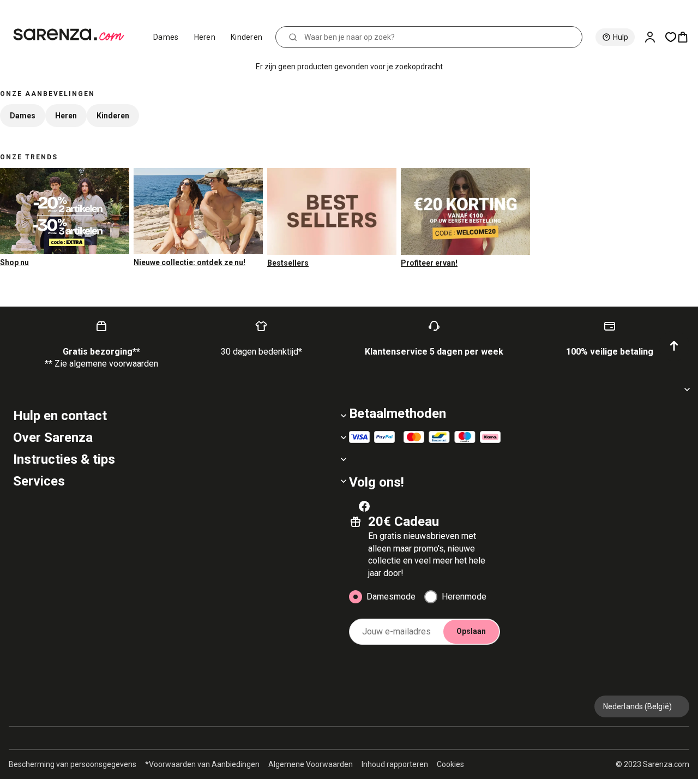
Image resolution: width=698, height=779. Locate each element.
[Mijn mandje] (687, 37)
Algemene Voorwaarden (310, 764)
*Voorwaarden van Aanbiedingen (202, 764)
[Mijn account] (654, 37)
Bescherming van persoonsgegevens (72, 764)
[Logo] (73, 35)
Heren (205, 37)
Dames (166, 37)
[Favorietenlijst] (670, 37)
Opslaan (471, 631)
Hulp (620, 37)
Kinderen (246, 37)
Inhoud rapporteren (395, 764)
